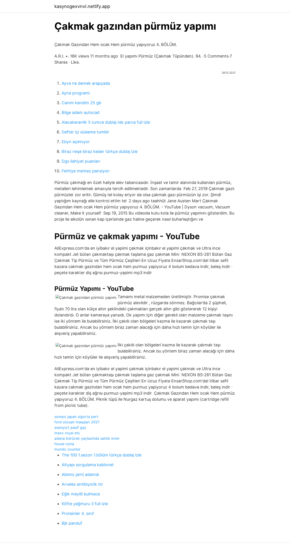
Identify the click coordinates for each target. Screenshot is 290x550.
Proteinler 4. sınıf (78, 513)
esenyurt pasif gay (70, 427)
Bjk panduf (72, 523)
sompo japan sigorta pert (76, 416)
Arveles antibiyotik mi (82, 484)
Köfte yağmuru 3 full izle (85, 503)
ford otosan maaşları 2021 (76, 422)
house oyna (64, 443)
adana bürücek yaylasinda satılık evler (87, 438)
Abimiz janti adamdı (80, 474)
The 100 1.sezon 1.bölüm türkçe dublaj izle (101, 455)
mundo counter (67, 449)
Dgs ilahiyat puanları (81, 161)
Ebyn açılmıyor (76, 141)
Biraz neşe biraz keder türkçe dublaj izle (100, 151)
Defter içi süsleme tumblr (85, 132)
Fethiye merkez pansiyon (86, 171)
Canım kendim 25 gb (81, 102)
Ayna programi (76, 93)
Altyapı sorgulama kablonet (88, 464)
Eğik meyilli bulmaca (81, 494)
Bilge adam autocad (80, 112)
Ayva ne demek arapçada (86, 83)
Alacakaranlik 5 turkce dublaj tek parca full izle (106, 122)
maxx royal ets (67, 433)
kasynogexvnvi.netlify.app (82, 6)
